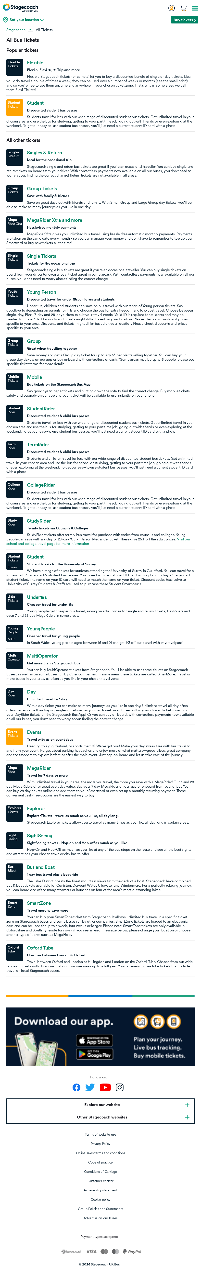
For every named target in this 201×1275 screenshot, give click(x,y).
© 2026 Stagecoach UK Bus (99, 1264)
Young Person (41, 292)
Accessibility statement (100, 1190)
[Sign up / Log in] (171, 8)
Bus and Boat (40, 867)
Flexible (35, 62)
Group (34, 341)
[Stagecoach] (20, 7)
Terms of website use (100, 1134)
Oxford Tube (40, 948)
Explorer (36, 808)
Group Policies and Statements (100, 1209)
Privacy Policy (100, 1143)
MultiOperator (42, 656)
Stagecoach (15, 29)
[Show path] (30, 29)
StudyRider (39, 521)
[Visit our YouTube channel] (105, 1087)
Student (35, 103)
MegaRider (39, 768)
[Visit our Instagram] (120, 1087)
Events (34, 732)
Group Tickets (42, 188)
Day (31, 692)
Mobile (34, 377)
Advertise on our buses (100, 1218)
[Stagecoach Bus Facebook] (76, 1087)
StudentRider (41, 408)
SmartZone (39, 903)
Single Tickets (41, 256)
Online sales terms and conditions (100, 1153)
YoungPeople (41, 629)
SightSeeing (39, 835)
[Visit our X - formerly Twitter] (90, 1087)
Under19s (37, 597)
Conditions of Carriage (100, 1171)
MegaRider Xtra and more (54, 220)
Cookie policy (100, 1199)
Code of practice (100, 1162)
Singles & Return (44, 152)
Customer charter (100, 1181)
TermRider (38, 444)
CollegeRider (41, 485)
